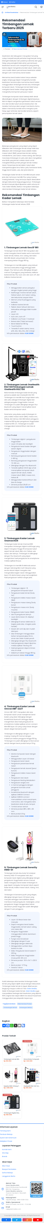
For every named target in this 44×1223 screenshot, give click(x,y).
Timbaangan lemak (10, 1007)
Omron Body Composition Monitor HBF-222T (32, 1059)
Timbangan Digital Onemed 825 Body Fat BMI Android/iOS (12, 1113)
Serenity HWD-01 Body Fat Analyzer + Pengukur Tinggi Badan (12, 1086)
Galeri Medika (32, 989)
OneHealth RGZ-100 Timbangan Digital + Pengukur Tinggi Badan (32, 1086)
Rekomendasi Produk (20, 49)
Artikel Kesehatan (11, 12)
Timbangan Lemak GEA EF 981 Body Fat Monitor (12, 1059)
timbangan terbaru (26, 1007)
